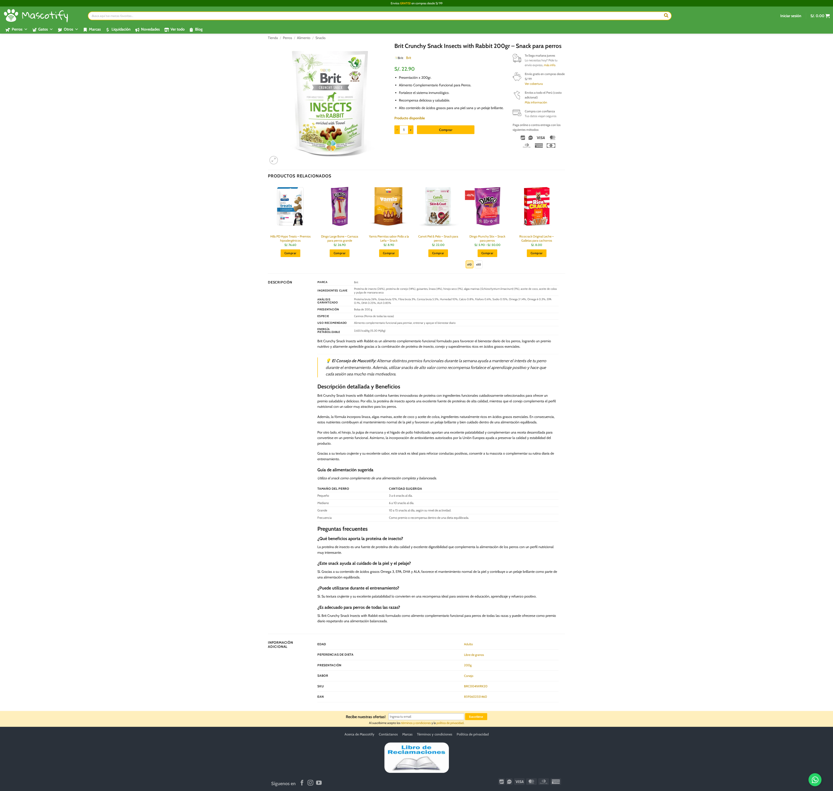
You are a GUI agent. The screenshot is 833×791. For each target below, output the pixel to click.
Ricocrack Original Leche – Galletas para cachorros (536, 238)
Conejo (468, 676)
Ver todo (178, 29)
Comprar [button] (290, 253)
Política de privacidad (473, 734)
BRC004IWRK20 (475, 686)
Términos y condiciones (434, 734)
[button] (790, 16)
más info (549, 65)
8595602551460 (475, 697)
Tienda (273, 38)
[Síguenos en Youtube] (319, 783)
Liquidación (121, 29)
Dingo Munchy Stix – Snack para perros (487, 238)
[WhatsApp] (815, 779)
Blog (199, 29)
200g (468, 665)
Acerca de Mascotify (359, 734)
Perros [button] (17, 29)
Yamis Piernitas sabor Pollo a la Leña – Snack (389, 238)
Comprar (445, 130)
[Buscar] (666, 15)
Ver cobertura (534, 84)
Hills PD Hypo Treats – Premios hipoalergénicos (290, 238)
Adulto (468, 644)
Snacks (320, 38)
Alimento (303, 38)
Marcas (95, 29)
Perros (287, 38)
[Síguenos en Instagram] (310, 783)
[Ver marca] (399, 58)
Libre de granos (474, 655)
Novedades (150, 29)
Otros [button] (68, 29)
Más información (536, 102)
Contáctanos (388, 734)
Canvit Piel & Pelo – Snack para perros (438, 238)
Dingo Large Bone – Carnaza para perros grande (339, 238)
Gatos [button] (43, 29)
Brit (408, 58)
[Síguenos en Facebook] (302, 783)
